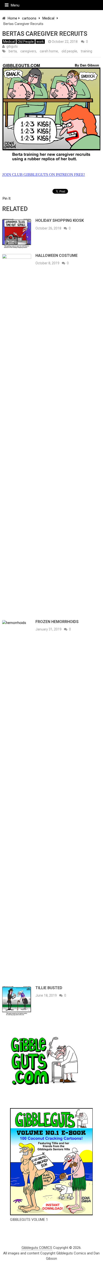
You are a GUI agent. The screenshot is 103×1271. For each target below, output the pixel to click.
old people (69, 51)
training (86, 51)
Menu (15, 5)
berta (13, 51)
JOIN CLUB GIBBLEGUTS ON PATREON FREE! (43, 174)
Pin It (7, 198)
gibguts (12, 46)
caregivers (28, 51)
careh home (49, 51)
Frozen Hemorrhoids (57, 621)
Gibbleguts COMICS (37, 1248)
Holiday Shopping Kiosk (59, 220)
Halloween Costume (56, 255)
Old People (25, 41)
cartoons (29, 18)
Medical (48, 18)
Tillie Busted (48, 988)
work (40, 41)
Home (12, 18)
